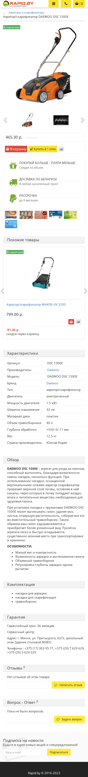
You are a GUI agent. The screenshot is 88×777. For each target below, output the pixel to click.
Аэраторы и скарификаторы (26, 12)
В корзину (18, 149)
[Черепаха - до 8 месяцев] (26, 214)
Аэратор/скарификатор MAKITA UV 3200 (36, 304)
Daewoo (52, 383)
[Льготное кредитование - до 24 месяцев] (11, 224)
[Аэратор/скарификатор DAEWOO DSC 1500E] (27, 120)
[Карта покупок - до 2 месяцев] (55, 214)
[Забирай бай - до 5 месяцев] (11, 214)
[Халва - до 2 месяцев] (40, 214)
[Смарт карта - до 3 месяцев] (70, 214)
